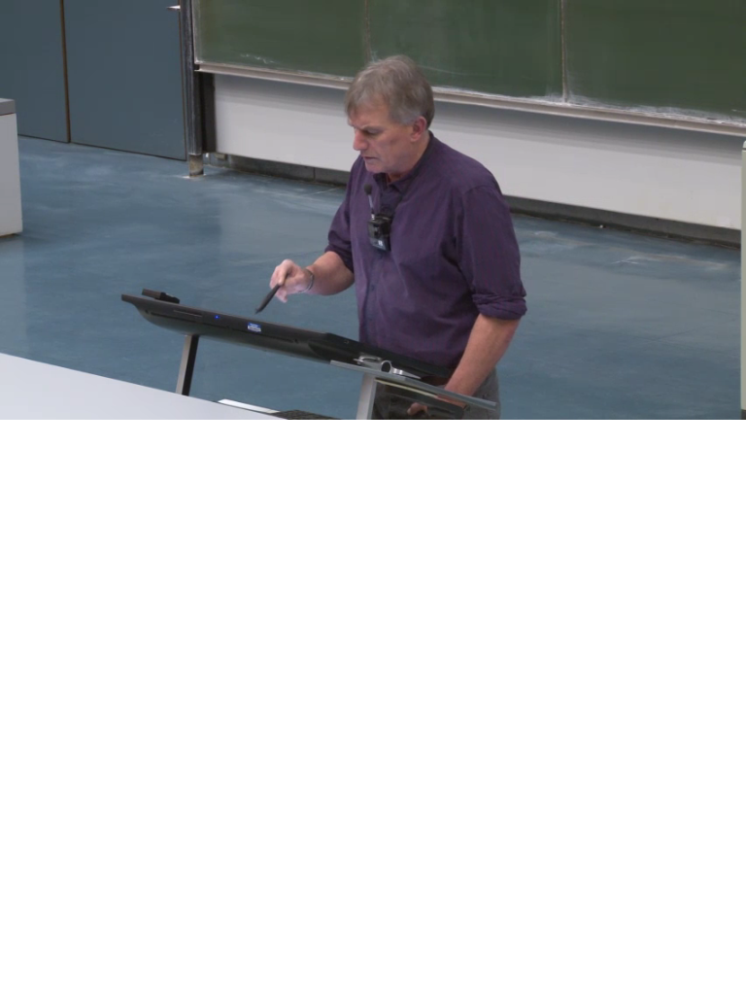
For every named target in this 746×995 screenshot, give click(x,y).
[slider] (355, 405)
